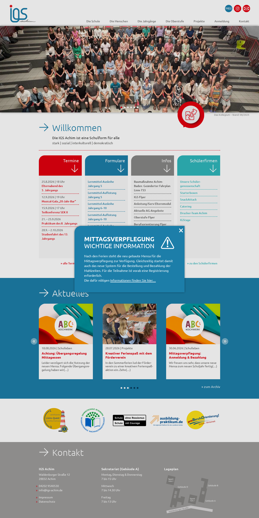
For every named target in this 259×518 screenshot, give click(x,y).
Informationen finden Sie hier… (133, 280)
